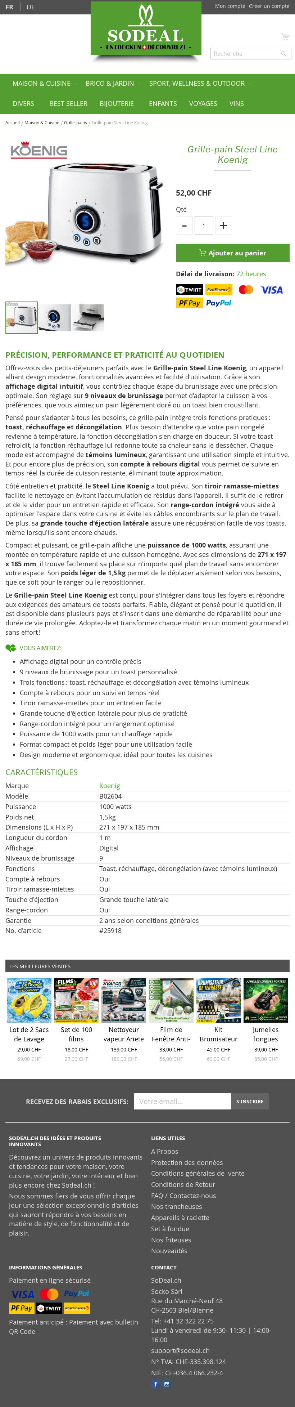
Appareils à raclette (180, 1217)
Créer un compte (269, 6)
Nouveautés (169, 1250)
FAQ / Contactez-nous (183, 1195)
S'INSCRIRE (250, 1101)
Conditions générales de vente (198, 1173)
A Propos (164, 1151)
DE (31, 7)
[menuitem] (43, 84)
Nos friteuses (171, 1240)
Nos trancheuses (176, 1206)
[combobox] (250, 53)
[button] (55, 318)
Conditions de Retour (183, 1184)
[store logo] (146, 28)
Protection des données (187, 1162)
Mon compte (230, 6)
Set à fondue (170, 1228)
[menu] (147, 94)
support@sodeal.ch (180, 1350)
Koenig (109, 785)
